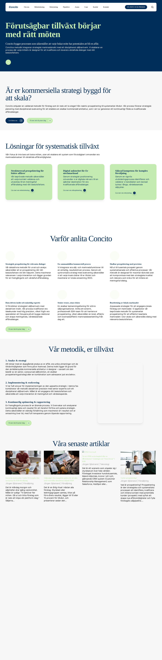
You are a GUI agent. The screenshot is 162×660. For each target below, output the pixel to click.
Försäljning (28, 483)
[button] (15, 120)
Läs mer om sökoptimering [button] (72, 190)
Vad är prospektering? (129, 478)
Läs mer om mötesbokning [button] (20, 190)
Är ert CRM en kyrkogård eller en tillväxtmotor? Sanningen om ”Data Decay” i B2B (98, 458)
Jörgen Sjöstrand (14, 483)
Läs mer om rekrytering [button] (123, 193)
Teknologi (104, 464)
